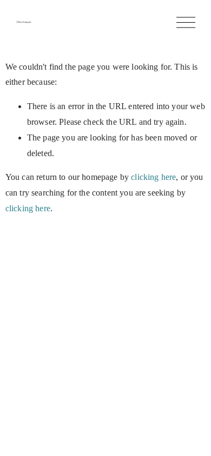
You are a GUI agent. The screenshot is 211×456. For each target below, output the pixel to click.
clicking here (153, 177)
